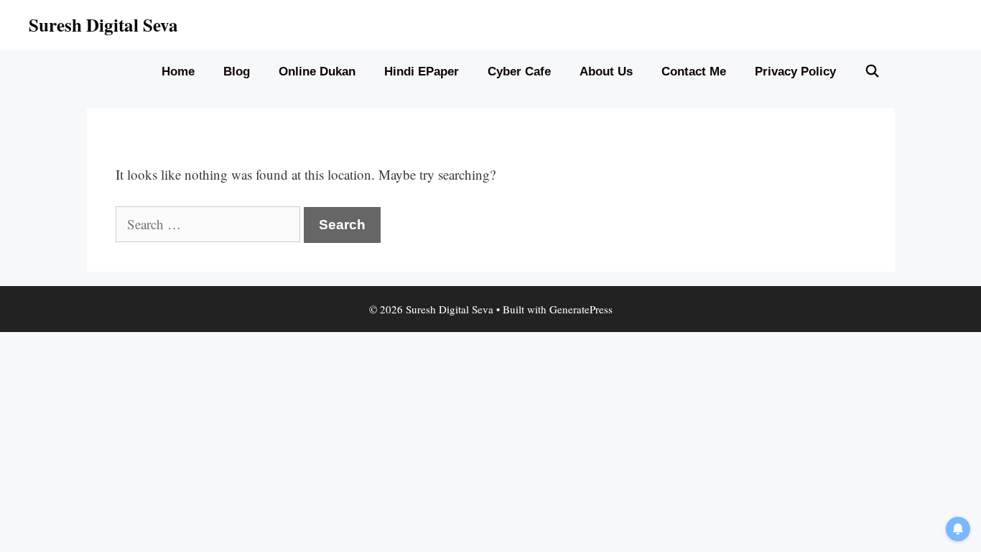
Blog (236, 71)
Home (178, 71)
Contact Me (693, 71)
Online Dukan (317, 71)
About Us (606, 71)
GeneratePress (581, 309)
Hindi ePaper (421, 71)
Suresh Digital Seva (103, 25)
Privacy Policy (795, 71)
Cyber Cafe (519, 71)
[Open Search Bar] (872, 71)
